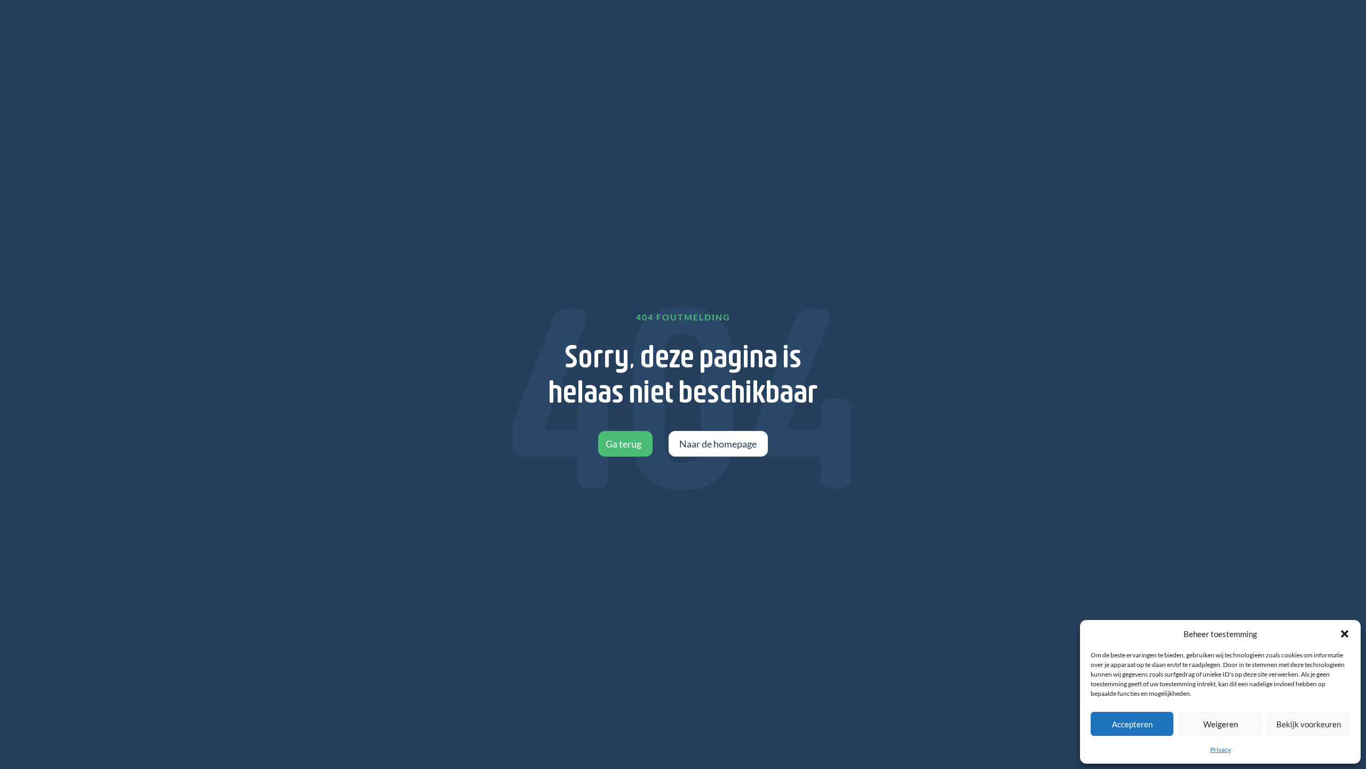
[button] (1344, 634)
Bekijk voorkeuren (1308, 724)
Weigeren (1220, 724)
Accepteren (1132, 724)
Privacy (1220, 750)
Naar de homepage (718, 444)
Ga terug (623, 444)
